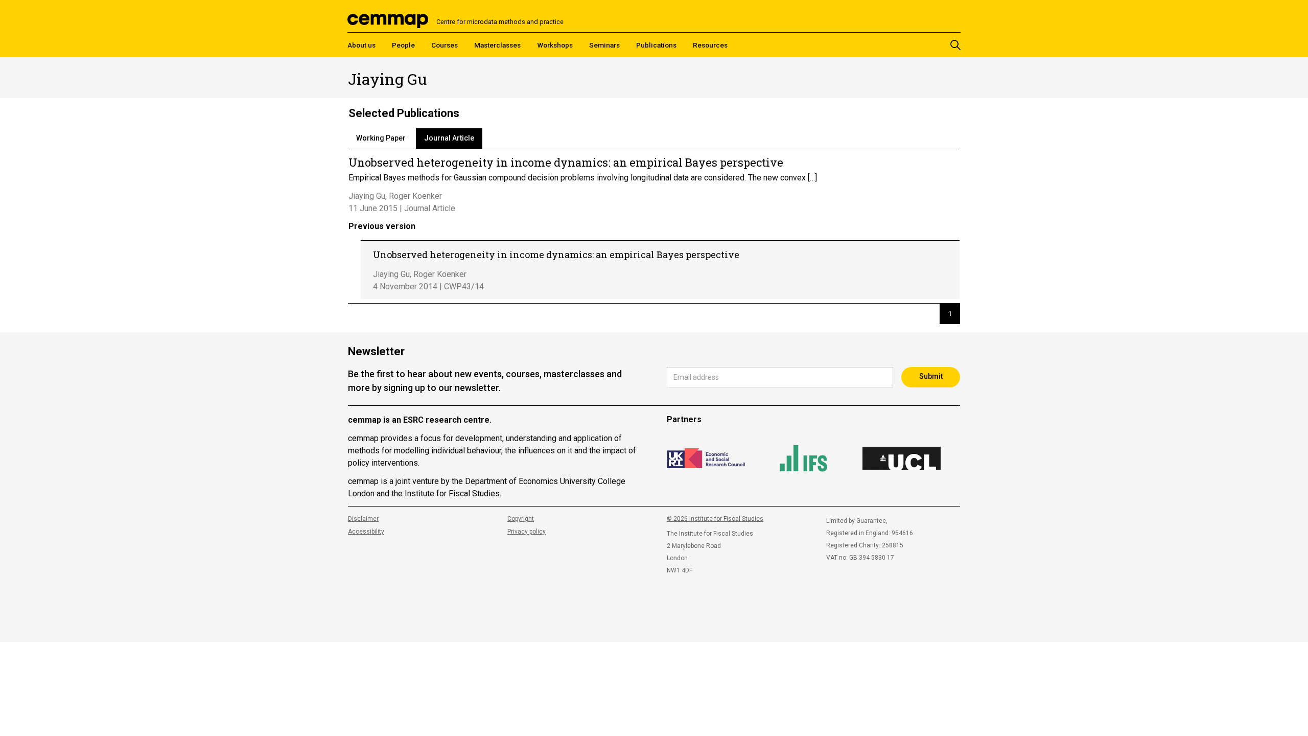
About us (361, 45)
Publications (656, 45)
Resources (710, 45)
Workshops (555, 45)
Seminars (604, 45)
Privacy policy (526, 531)
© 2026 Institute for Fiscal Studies (715, 518)
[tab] (381, 138)
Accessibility (366, 531)
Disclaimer (363, 518)
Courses (444, 45)
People (403, 45)
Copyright (520, 518)
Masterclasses (497, 45)
